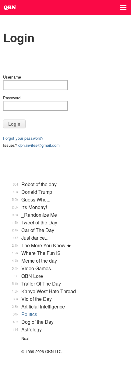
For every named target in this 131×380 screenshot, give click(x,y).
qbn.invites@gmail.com (39, 145)
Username (12, 76)
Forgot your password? (23, 138)
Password (11, 97)
